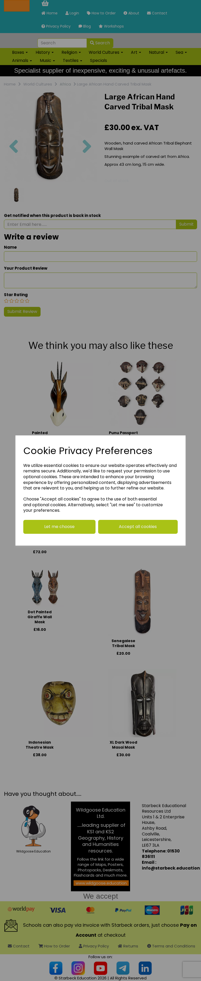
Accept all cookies (138, 527)
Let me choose (59, 527)
